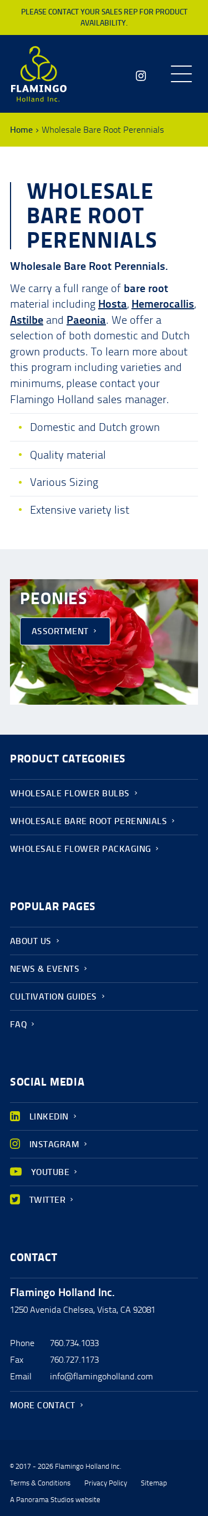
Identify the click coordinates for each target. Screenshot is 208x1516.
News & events (44, 968)
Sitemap (154, 1483)
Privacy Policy (105, 1483)
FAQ (18, 1024)
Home (21, 129)
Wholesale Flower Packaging (80, 849)
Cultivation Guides (53, 996)
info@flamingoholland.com (101, 1376)
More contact (42, 1405)
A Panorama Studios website (55, 1499)
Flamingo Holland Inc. (39, 74)
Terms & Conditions (40, 1483)
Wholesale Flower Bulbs (70, 793)
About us (31, 941)
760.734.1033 (74, 1343)
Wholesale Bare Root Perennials (88, 821)
